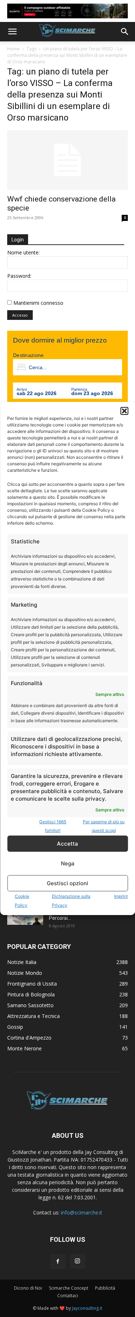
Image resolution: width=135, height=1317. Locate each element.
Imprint (121, 896)
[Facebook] (58, 1261)
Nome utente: (23, 252)
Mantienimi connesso (38, 302)
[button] (124, 411)
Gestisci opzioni (67, 883)
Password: (19, 275)
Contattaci (67, 1296)
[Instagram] (77, 1261)
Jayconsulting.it (87, 1308)
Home (13, 49)
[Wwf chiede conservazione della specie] (67, 160)
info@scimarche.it (81, 1212)
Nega (68, 863)
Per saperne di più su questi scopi (104, 826)
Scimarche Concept (68, 1288)
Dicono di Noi (28, 1288)
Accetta (67, 843)
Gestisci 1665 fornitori (52, 826)
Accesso (20, 315)
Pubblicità (105, 1288)
